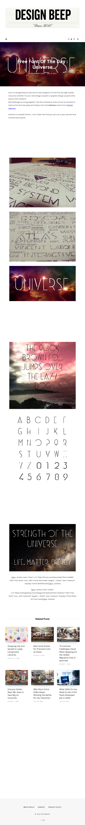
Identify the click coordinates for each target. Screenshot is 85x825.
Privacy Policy (54, 807)
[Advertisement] (42, 137)
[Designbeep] (42, 18)
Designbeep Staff (38, 73)
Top (43, 820)
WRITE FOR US (29, 807)
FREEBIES (45, 54)
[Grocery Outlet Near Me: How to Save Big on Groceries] (16, 677)
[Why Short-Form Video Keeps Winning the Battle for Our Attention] (42, 677)
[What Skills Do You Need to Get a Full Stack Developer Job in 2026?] (68, 677)
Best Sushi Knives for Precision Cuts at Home (41, 649)
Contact (41, 807)
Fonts (38, 54)
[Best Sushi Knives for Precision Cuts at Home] (42, 634)
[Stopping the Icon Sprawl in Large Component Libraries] (16, 634)
